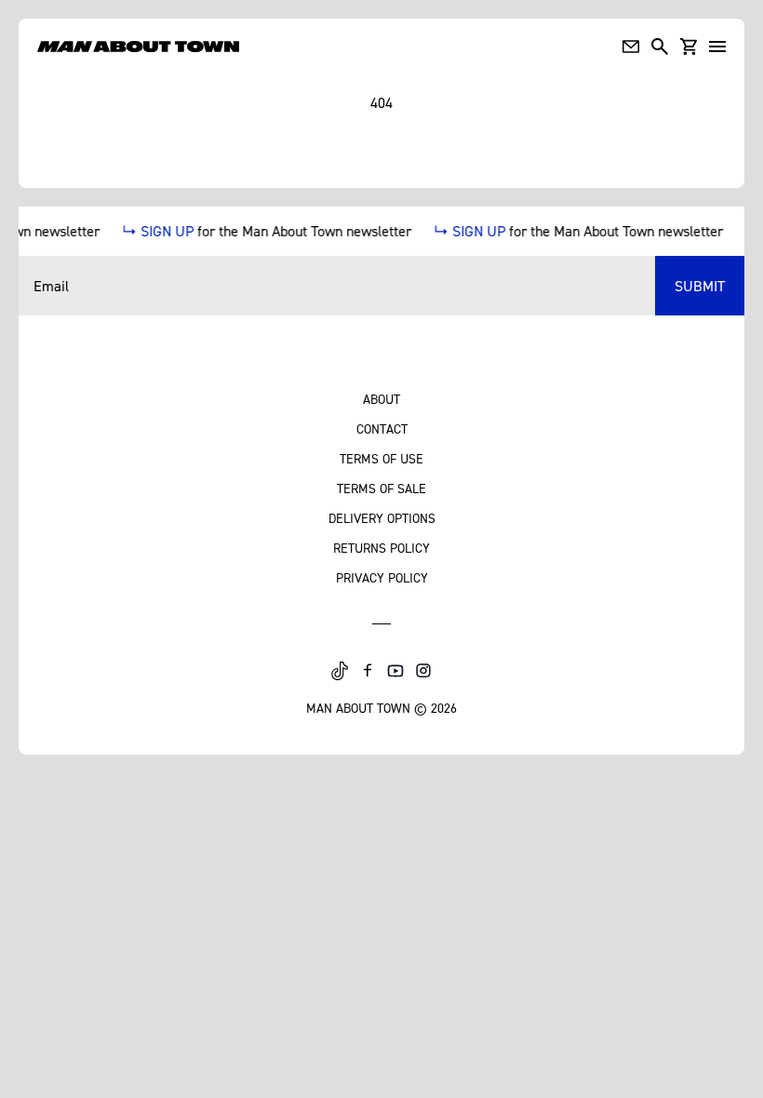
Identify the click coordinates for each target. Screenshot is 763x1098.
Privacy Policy (382, 577)
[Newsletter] (631, 46)
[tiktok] (339, 671)
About (381, 399)
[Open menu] (717, 46)
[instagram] (423, 671)
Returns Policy (381, 548)
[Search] (660, 46)
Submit (700, 285)
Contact (382, 428)
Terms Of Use (381, 458)
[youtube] (395, 671)
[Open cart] (689, 46)
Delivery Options (381, 518)
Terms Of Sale (381, 488)
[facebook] (367, 671)
